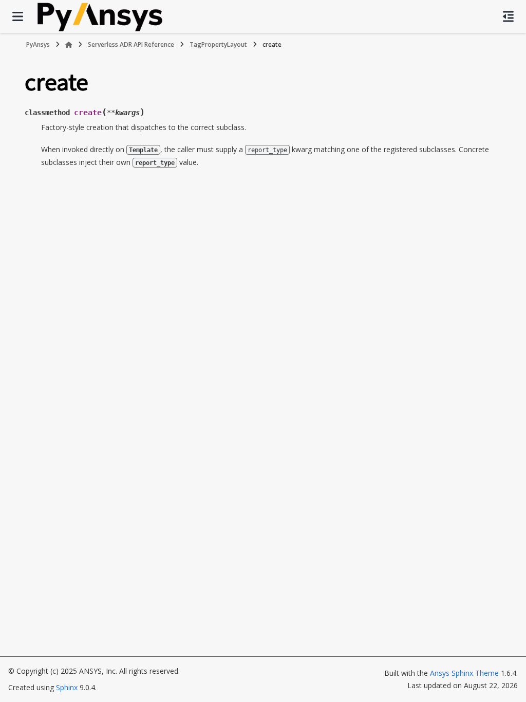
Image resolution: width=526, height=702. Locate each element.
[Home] (68, 45)
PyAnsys (38, 44)
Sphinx (67, 687)
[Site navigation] (17, 16)
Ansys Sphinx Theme (464, 673)
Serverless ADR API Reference (131, 44)
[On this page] (508, 16)
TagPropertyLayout (218, 44)
